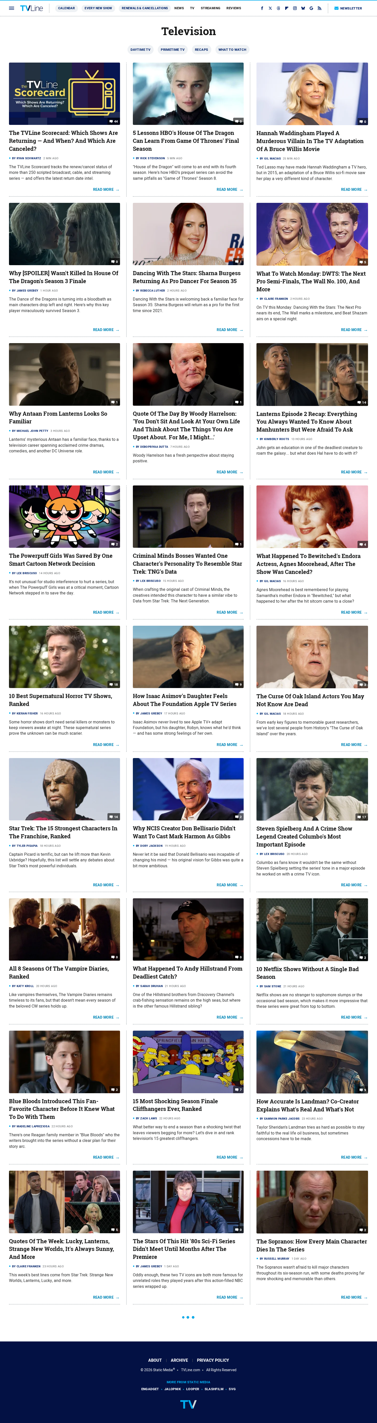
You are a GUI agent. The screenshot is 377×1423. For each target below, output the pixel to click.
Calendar (66, 8)
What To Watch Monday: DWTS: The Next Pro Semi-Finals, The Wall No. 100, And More (311, 281)
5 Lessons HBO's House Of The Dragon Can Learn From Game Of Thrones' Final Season (186, 141)
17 (364, 817)
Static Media (163, 1369)
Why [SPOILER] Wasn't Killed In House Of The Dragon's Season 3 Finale (63, 277)
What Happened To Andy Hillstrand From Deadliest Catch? (187, 972)
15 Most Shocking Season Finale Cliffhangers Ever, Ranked (175, 1105)
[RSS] (319, 8)
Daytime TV (141, 49)
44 (116, 121)
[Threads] (278, 8)
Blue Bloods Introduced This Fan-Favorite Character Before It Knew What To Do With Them (62, 1109)
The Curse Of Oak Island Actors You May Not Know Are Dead (310, 700)
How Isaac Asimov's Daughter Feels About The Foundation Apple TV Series (184, 700)
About (155, 1360)
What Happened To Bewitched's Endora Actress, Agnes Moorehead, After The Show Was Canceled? (308, 564)
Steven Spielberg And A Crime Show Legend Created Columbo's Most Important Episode (304, 836)
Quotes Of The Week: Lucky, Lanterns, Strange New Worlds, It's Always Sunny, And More (61, 1249)
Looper (192, 1389)
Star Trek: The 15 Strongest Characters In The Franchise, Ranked (63, 832)
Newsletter (351, 8)
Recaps (201, 49)
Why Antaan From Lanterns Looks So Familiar (58, 417)
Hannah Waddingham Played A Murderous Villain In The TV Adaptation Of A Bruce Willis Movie (310, 141)
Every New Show (98, 8)
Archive (179, 1360)
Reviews (233, 8)
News (179, 8)
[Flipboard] (286, 8)
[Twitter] (270, 8)
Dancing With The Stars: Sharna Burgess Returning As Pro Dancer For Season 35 (187, 277)
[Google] (311, 8)
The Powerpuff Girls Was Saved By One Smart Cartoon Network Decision (61, 560)
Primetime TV (173, 49)
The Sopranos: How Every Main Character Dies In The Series (311, 1245)
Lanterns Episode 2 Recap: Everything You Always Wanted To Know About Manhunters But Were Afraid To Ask (306, 422)
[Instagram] (295, 8)
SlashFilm (214, 1389)
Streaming (211, 8)
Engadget (150, 1389)
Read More (103, 189)
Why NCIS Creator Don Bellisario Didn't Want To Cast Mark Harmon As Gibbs (184, 832)
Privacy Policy (213, 1360)
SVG (232, 1389)
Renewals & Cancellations (145, 8)
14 (364, 402)
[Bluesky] (303, 8)
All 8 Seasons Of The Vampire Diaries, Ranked (59, 972)
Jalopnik (172, 1389)
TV (192, 8)
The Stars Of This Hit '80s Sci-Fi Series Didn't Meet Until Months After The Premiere (184, 1249)
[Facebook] (262, 8)
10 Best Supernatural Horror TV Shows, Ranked (60, 700)
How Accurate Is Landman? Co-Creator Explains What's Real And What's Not (307, 1105)
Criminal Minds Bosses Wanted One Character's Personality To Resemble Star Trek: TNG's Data (187, 563)
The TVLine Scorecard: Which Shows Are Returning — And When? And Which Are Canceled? (63, 141)
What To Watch (232, 49)
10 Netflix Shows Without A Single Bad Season (307, 973)
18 (116, 684)
